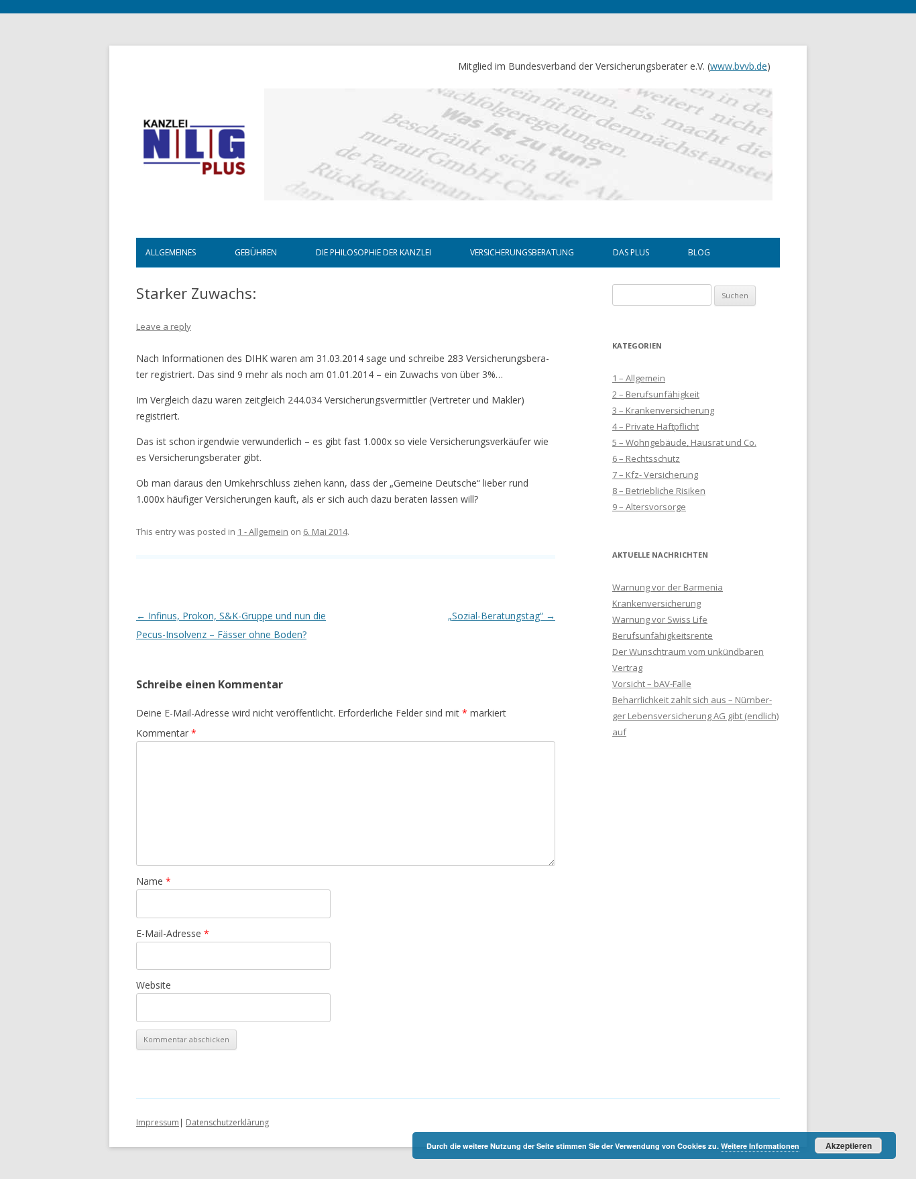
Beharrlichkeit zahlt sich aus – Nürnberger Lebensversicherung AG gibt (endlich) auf (695, 716)
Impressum (157, 1122)
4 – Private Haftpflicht (655, 426)
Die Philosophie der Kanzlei (373, 252)
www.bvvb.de (738, 66)
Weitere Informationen (760, 1146)
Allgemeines (171, 252)
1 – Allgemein (638, 378)
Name (153, 881)
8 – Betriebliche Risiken (658, 491)
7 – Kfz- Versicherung (655, 475)
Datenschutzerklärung (227, 1122)
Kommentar (166, 733)
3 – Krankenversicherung (663, 410)
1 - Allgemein (262, 531)
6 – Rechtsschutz (646, 458)
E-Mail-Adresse (172, 933)
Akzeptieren (848, 1145)
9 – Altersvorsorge (649, 507)
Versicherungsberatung (522, 252)
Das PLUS (631, 252)
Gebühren (256, 252)
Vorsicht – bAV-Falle (651, 684)
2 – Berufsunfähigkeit (655, 394)
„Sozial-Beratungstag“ (501, 615)
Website (153, 985)
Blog (699, 252)
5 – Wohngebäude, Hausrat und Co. (684, 442)
